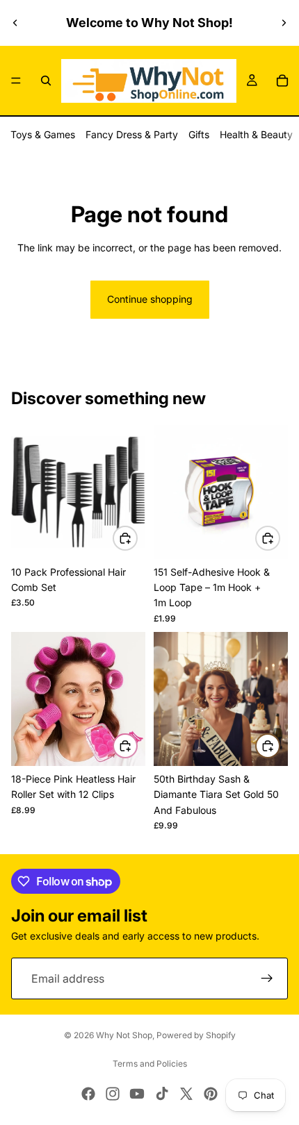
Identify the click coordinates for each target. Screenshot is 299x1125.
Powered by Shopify (196, 1035)
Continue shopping (150, 299)
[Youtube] (137, 1093)
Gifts (198, 134)
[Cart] (282, 80)
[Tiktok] (162, 1093)
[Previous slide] (15, 23)
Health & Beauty (256, 134)
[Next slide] (283, 23)
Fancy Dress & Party (132, 134)
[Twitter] (186, 1093)
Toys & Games (42, 134)
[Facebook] (88, 1093)
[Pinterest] (210, 1093)
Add (137, 538)
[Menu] (16, 81)
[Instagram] (112, 1093)
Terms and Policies (150, 1063)
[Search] (46, 80)
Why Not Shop (124, 1035)
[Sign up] (267, 979)
